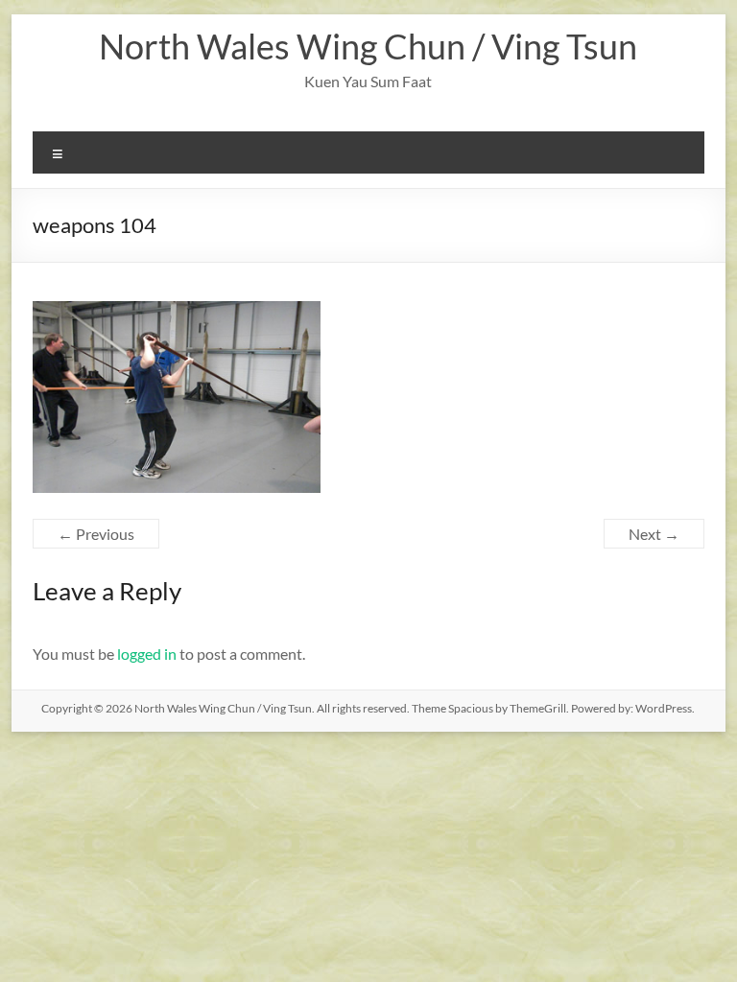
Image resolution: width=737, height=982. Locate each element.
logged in (147, 653)
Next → (654, 534)
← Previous (96, 534)
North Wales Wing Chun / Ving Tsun (368, 46)
